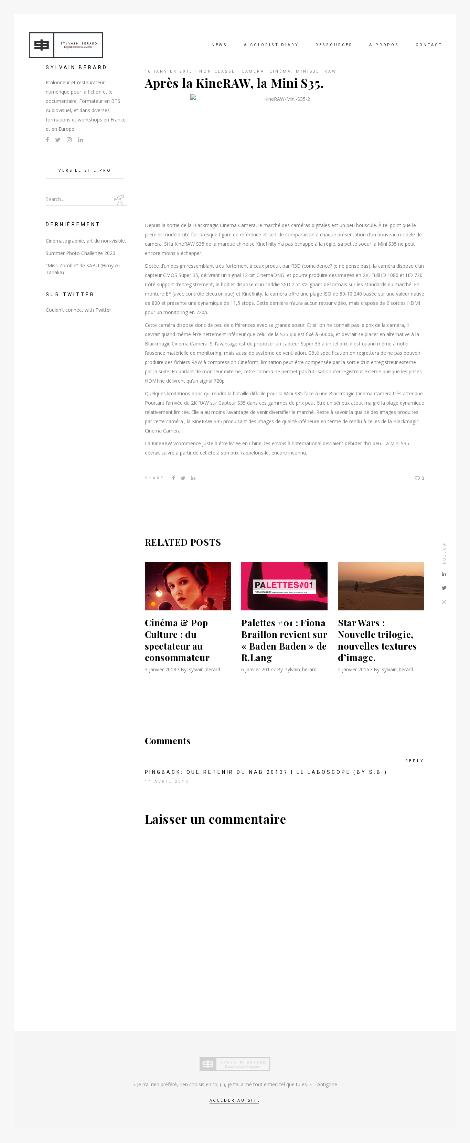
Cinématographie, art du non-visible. (86, 240)
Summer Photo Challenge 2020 (80, 253)
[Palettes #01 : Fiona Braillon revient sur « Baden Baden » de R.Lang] (284, 586)
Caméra (253, 71)
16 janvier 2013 (169, 71)
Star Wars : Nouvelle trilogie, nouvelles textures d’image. (377, 640)
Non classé (217, 71)
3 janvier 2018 (160, 669)
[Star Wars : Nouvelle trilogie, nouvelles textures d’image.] (381, 586)
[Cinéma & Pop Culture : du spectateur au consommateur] (188, 586)
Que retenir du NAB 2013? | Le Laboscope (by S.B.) (287, 772)
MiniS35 (308, 71)
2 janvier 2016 (353, 669)
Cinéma (280, 71)
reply (414, 761)
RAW (330, 71)
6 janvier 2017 (257, 669)
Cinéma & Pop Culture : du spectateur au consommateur (177, 640)
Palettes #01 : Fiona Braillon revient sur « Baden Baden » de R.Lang (284, 640)
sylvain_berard (204, 669)
